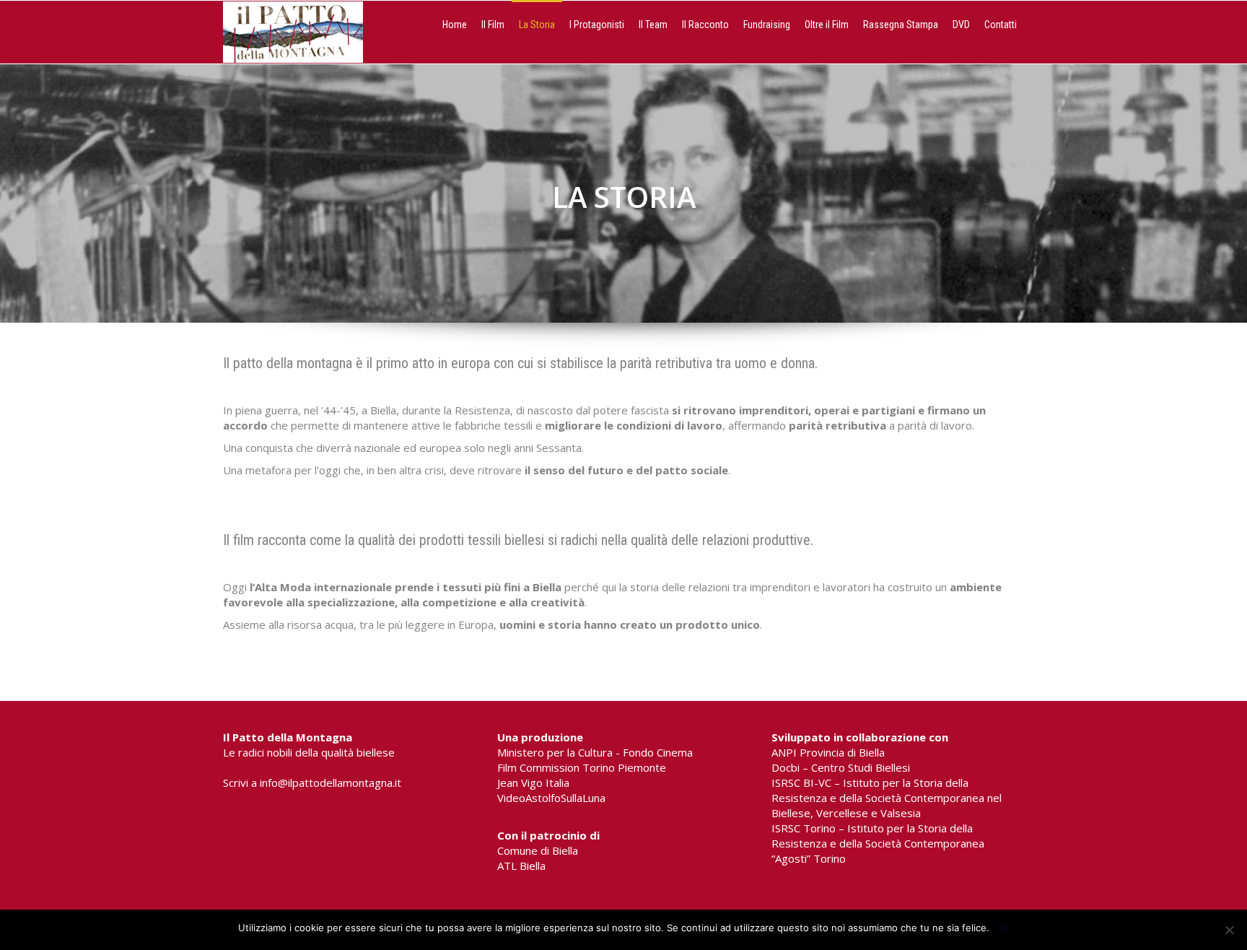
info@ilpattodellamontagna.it (330, 782)
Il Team (653, 24)
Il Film (492, 24)
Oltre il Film (827, 24)
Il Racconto (705, 24)
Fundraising (766, 24)
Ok (1003, 927)
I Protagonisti (596, 24)
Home (454, 24)
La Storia (537, 24)
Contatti (1000, 24)
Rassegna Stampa (900, 24)
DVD (961, 24)
